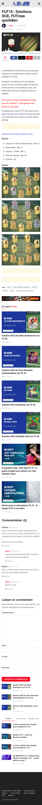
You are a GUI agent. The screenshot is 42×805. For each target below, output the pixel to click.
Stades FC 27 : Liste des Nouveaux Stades (22, 736)
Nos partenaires (29, 791)
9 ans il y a (15, 527)
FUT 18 (34, 287)
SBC (12, 291)
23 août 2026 (7, 342)
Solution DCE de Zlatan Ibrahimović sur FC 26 (21, 337)
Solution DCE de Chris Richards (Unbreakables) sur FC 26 (17, 372)
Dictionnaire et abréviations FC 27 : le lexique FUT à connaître (20, 507)
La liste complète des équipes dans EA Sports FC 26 (25, 725)
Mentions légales (29, 793)
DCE (9, 287)
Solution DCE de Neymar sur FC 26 (18, 404)
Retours (11, 795)
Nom (5, 645)
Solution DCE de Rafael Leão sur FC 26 (20, 436)
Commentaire (8, 612)
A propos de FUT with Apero (11, 791)
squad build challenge (24, 291)
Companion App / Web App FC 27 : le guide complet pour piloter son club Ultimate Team (19, 470)
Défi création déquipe (21, 287)
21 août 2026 (7, 477)
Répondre (7, 545)
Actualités (8, 331)
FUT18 (5, 291)
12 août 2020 (22, 25)
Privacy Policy (15, 793)
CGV (3, 795)
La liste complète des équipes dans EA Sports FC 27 (25, 746)
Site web (5, 667)
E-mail (5, 656)
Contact (4, 793)
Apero (11, 25)
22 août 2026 (7, 408)
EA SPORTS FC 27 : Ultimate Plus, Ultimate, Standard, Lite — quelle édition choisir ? (26, 758)
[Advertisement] (21, 65)
